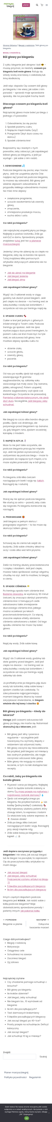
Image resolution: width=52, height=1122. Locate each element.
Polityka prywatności (15, 1077)
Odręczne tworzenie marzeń (39, 924)
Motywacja (13, 946)
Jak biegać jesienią (17, 276)
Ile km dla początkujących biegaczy (26, 889)
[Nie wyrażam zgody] (49, 1113)
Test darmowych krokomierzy (23, 1012)
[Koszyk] (42, 5)
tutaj (17, 240)
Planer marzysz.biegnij (16, 1072)
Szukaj (43, 1056)
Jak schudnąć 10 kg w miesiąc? (24, 1036)
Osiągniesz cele (15, 950)
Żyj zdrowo (13, 962)
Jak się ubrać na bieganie (21, 272)
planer (26, 5)
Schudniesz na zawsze (19, 954)
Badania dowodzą (13, 594)
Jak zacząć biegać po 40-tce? (23, 1020)
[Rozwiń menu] (46, 5)
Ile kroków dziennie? (18, 993)
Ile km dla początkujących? (22, 1009)
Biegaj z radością (11, 53)
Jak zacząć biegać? (18, 1032)
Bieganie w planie (12, 922)
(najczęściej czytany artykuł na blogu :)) (27, 879)
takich (40, 480)
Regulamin (35, 1077)
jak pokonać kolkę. (30, 910)
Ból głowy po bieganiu (19, 989)
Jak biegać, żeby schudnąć (22, 997)
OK (26, 1118)
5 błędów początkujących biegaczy (26, 1016)
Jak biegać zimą (16, 279)
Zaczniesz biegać (16, 958)
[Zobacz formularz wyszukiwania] (37, 5)
